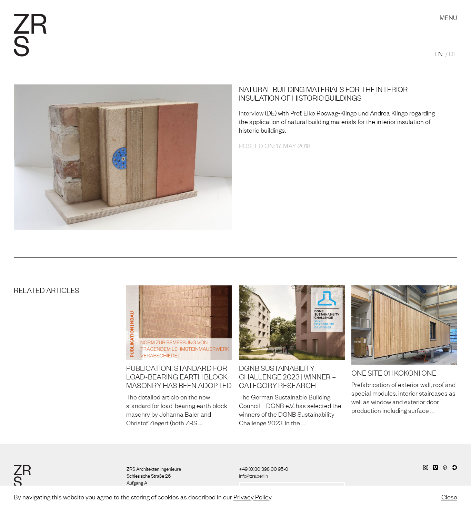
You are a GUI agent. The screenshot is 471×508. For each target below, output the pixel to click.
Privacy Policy (252, 496)
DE (453, 53)
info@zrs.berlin (253, 475)
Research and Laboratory (171, 10)
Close (449, 496)
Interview (251, 113)
